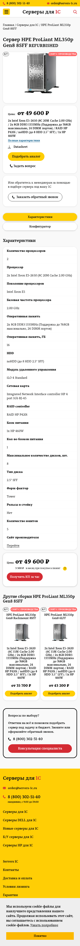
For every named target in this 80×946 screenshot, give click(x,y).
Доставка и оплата (17, 878)
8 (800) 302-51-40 (28, 739)
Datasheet (21, 147)
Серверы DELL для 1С (20, 820)
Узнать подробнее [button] (44, 925)
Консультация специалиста (40, 748)
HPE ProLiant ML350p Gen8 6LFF (59, 616)
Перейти (13, 545)
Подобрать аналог (26, 156)
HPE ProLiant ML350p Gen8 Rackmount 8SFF (21, 616)
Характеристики (40, 217)
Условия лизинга (16, 886)
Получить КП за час (25, 577)
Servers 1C (10, 861)
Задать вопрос (24, 166)
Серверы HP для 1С (18, 845)
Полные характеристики (24, 140)
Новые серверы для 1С (20, 828)
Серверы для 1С (15, 812)
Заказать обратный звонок (37, 197)
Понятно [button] (40, 935)
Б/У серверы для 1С (18, 837)
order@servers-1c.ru (22, 788)
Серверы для (42, 12)
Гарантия (10, 895)
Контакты (11, 870)
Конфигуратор (40, 226)
